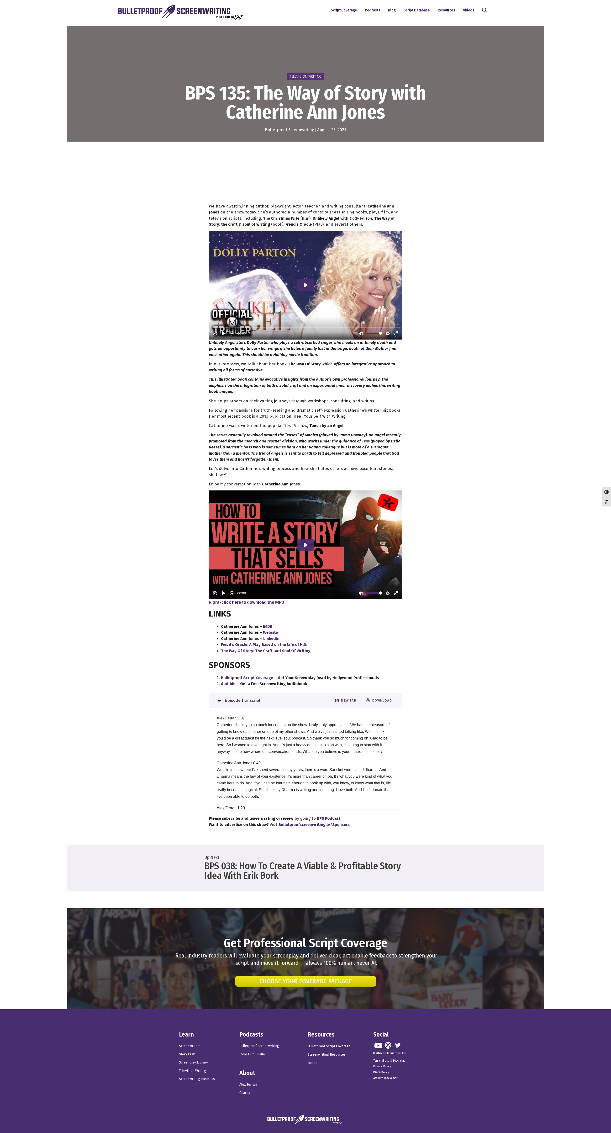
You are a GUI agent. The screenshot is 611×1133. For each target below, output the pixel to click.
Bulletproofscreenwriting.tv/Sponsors (314, 824)
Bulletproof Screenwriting (289, 129)
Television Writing (192, 1071)
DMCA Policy (381, 1072)
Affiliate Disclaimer (385, 1078)
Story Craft (187, 1054)
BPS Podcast (328, 818)
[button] (485, 11)
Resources (446, 10)
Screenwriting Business (197, 1079)
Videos (468, 10)
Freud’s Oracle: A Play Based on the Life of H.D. (264, 644)
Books (312, 1063)
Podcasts (372, 10)
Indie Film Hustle (252, 1054)
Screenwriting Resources (327, 1054)
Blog (392, 10)
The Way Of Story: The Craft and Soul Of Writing (266, 650)
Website (270, 632)
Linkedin (271, 638)
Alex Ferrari (248, 1084)
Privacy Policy (382, 1066)
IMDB (267, 626)
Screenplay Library (193, 1062)
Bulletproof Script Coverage (329, 1046)
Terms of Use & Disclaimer (389, 1060)
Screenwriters (189, 1046)
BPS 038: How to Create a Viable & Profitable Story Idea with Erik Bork (302, 870)
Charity (244, 1092)
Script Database (417, 10)
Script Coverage (344, 10)
